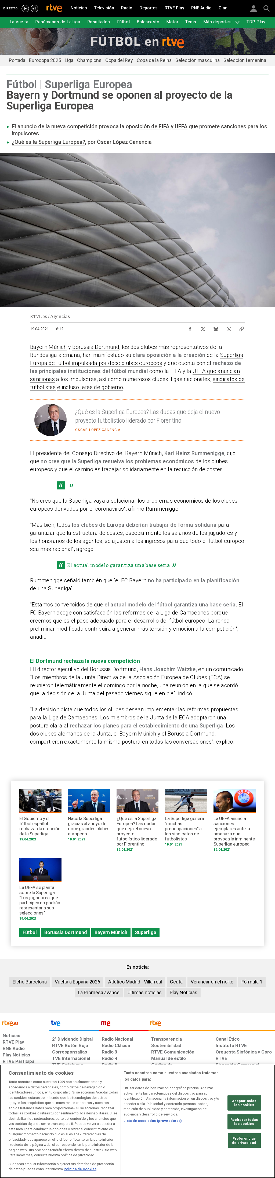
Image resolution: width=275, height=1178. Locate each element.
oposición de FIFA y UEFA (156, 126)
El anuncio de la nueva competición (54, 126)
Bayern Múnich (48, 347)
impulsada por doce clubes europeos (117, 363)
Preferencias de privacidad (244, 1140)
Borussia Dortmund (95, 347)
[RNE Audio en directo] (34, 8)
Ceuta (176, 982)
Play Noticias (183, 992)
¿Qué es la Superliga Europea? (48, 142)
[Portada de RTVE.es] (54, 8)
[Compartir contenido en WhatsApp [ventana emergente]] (228, 328)
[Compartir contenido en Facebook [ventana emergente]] (190, 328)
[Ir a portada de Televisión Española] (74, 1024)
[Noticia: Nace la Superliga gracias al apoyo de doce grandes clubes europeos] (89, 817)
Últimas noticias (145, 992)
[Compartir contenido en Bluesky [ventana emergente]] (215, 328)
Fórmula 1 (251, 982)
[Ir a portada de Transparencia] (212, 1024)
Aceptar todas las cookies (244, 1103)
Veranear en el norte (212, 982)
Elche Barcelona (30, 982)
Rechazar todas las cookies (244, 1122)
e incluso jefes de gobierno (90, 387)
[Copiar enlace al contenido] (241, 328)
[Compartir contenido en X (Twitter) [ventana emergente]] (203, 328)
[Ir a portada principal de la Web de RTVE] (24, 1022)
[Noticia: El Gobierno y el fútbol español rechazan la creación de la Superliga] (40, 817)
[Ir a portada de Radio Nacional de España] (124, 1024)
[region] (137, 1121)
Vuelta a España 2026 (77, 982)
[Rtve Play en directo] (25, 8)
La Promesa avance (99, 992)
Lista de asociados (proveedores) (153, 1121)
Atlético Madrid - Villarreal (135, 982)
